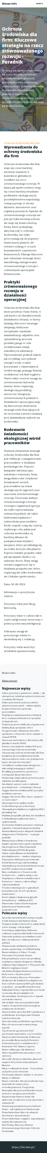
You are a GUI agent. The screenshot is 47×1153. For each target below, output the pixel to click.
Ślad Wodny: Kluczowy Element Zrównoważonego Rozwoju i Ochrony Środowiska (21, 1128)
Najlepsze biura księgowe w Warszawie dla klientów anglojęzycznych (23, 966)
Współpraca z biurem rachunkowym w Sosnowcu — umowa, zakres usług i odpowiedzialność (21, 881)
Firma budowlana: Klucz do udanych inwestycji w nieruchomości (20, 1114)
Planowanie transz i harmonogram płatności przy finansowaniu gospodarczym (19, 906)
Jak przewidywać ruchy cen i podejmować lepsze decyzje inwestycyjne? (23, 760)
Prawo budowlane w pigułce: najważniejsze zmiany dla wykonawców (23, 1120)
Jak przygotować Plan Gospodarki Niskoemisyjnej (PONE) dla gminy (19, 848)
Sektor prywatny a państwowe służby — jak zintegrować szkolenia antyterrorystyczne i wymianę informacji (23, 696)
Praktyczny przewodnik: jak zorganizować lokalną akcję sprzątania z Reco (23, 726)
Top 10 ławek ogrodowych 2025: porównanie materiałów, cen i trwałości (22, 1032)
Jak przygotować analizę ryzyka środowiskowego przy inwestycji (18, 804)
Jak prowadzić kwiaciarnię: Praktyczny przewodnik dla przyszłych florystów (21, 1038)
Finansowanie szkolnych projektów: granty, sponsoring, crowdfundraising (21, 947)
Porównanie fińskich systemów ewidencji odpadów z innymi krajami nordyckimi (22, 826)
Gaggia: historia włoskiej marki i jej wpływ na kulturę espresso (23, 792)
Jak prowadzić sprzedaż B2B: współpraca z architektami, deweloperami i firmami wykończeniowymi (23, 1015)
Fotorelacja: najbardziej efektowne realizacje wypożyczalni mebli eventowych (23, 932)
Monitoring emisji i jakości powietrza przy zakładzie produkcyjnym (23, 779)
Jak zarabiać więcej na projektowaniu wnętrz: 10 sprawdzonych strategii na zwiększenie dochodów (21, 1005)
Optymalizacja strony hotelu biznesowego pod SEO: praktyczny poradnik (23, 867)
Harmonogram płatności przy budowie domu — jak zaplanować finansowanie (21, 1107)
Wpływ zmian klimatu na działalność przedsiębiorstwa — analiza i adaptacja (21, 855)
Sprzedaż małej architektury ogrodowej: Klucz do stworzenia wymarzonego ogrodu (22, 1024)
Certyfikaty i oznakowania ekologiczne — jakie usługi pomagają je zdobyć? (22, 767)
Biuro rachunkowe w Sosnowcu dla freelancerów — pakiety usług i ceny (20, 873)
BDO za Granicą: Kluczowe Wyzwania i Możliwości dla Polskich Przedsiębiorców (22, 979)
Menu (39, 3)
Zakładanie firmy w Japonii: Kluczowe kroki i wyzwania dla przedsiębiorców (23, 991)
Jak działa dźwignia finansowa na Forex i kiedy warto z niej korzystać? (22, 972)
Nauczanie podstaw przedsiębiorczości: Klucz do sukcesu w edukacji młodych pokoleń (22, 939)
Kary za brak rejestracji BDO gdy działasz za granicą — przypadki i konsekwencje (23, 985)
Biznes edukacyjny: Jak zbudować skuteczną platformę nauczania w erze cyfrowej (21, 1052)
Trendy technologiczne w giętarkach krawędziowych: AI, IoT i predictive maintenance (20, 890)
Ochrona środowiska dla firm (22, 143)
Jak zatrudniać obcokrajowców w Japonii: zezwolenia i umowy (22, 998)
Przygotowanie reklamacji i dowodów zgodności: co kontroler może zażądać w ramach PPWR (22, 733)
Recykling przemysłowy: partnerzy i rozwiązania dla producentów (20, 773)
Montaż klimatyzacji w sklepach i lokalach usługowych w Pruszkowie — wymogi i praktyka (22, 834)
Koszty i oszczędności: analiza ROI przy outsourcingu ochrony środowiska (22, 748)
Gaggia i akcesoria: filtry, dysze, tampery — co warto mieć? (23, 798)
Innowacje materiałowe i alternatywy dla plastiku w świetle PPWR (22, 742)
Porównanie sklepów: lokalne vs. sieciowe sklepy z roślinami (22, 1076)
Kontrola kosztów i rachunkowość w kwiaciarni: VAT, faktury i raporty (20, 1045)
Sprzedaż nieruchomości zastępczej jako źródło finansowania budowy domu (22, 919)
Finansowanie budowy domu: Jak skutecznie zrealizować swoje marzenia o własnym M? (23, 1099)
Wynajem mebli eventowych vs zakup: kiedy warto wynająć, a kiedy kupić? (23, 925)
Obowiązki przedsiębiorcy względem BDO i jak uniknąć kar (23, 811)
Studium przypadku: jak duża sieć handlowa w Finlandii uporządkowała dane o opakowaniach (23, 818)
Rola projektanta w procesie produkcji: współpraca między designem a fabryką (21, 960)
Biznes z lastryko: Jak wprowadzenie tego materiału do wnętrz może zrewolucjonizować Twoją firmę (22, 1084)
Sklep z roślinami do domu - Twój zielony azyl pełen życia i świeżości (22, 1070)
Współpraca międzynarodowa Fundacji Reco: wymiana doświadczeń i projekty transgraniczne (21, 718)
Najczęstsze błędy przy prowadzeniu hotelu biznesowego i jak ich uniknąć (20, 861)
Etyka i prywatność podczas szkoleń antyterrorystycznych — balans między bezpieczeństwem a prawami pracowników (21, 707)
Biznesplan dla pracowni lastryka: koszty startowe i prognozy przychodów (22, 1092)
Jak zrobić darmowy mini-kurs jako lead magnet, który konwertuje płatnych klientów (22, 1062)
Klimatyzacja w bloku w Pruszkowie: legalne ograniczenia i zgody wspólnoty (22, 842)
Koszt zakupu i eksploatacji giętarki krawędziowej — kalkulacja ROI (19, 899)
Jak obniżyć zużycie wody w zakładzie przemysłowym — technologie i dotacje (21, 786)
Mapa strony (9, 680)
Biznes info (9, 3)
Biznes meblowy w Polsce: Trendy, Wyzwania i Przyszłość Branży (19, 954)
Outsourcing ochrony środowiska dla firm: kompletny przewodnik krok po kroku (23, 754)
